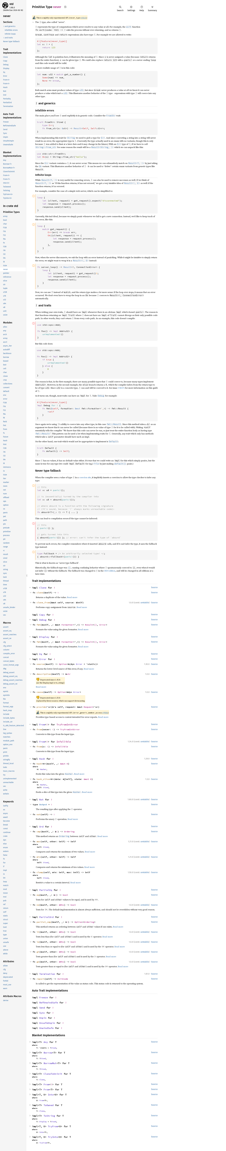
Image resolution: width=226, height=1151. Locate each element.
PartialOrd (46, 917)
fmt (39, 624)
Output (43, 804)
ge (38, 961)
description (44, 674)
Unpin (42, 1017)
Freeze (43, 997)
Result (89, 624)
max (39, 841)
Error (102, 624)
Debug (42, 619)
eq (38, 895)
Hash (42, 758)
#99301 (105, 712)
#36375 (121, 387)
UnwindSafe (46, 1028)
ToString (49, 1115)
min (39, 857)
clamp (40, 872)
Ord (41, 826)
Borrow (48, 1052)
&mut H (64, 763)
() (95, 624)
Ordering (69, 831)
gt (38, 951)
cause (40, 692)
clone (40, 592)
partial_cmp (44, 922)
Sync (42, 1012)
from (39, 729)
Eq (40, 654)
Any (46, 1042)
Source (154, 587)
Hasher (43, 769)
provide (41, 707)
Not (41, 799)
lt (38, 932)
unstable (144, 602)
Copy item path (65, 7)
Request (88, 707)
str (69, 674)
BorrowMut (50, 1063)
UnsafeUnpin (47, 1022)
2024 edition (109, 570)
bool (65, 895)
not (39, 814)
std (11, 4)
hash (39, 763)
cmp (39, 831)
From (42, 724)
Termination (47, 973)
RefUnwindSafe (48, 1002)
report (40, 979)
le (38, 942)
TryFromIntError (67, 724)
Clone (42, 587)
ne (38, 905)
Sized (45, 787)
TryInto (53, 1136)
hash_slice (43, 779)
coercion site (85, 477)
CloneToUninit (53, 1073)
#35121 (83, 17)
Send (42, 1007)
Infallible (63, 741)
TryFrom (53, 1126)
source (40, 664)
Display (44, 636)
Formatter (67, 624)
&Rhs (61, 905)
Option (63, 664)
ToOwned (49, 1105)
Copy (42, 614)
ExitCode (63, 979)
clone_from (43, 602)
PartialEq (45, 890)
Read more (72, 597)
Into (51, 1094)
